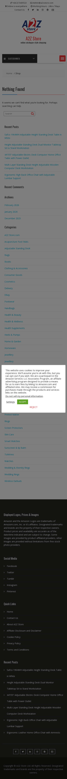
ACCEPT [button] (22, 401)
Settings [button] (10, 401)
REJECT (34, 407)
